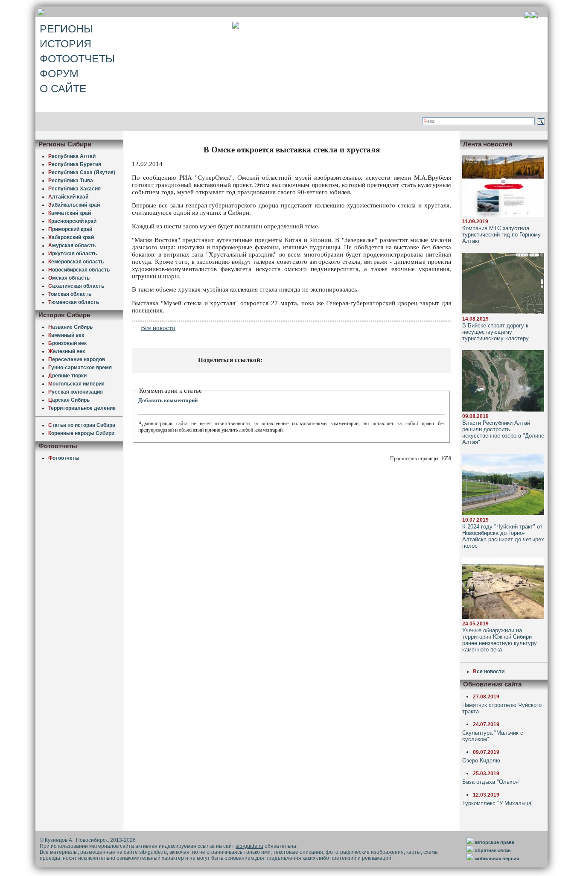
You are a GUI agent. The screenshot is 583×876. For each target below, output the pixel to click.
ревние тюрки (67, 376)
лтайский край (68, 197)
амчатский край (69, 213)
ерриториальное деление (82, 408)
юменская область (73, 302)
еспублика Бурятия (74, 164)
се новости (488, 672)
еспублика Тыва (70, 181)
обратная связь (493, 850)
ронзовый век (67, 343)
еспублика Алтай (72, 156)
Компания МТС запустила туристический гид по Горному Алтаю (501, 234)
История (65, 44)
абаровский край (71, 237)
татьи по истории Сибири (81, 425)
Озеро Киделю (481, 760)
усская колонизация (75, 392)
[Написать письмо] (534, 16)
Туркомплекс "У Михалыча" (497, 803)
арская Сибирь (69, 400)
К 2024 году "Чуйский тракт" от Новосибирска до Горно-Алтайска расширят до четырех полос (503, 536)
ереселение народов (76, 359)
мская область (69, 278)
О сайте (63, 88)
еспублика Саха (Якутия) (81, 172)
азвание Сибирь (70, 327)
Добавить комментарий (168, 400)
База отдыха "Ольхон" (491, 782)
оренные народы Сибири (81, 433)
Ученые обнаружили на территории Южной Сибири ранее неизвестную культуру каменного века (499, 640)
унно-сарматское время (80, 368)
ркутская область (72, 254)
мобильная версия (497, 858)
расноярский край (72, 221)
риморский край (70, 229)
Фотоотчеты (77, 58)
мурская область (72, 245)
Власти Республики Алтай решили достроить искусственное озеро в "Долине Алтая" (503, 432)
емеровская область (76, 262)
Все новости (158, 327)
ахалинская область (76, 286)
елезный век (66, 351)
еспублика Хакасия (74, 189)
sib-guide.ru (249, 846)
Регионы (66, 29)
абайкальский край (74, 205)
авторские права (494, 842)
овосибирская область (79, 270)
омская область (69, 294)
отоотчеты (63, 458)
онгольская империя (76, 384)
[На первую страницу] (527, 16)
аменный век (66, 335)
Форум (59, 73)
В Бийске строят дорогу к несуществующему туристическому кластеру (495, 332)
